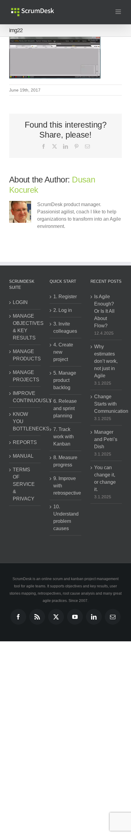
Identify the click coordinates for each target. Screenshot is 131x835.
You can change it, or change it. (105, 478)
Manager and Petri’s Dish (105, 439)
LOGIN (20, 302)
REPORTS (25, 442)
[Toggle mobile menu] (118, 11)
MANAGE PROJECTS (25, 376)
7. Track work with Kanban (63, 436)
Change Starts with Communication (106, 404)
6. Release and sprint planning (65, 408)
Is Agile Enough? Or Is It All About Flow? (104, 311)
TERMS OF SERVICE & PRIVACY (24, 484)
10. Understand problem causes (65, 517)
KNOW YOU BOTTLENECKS (25, 421)
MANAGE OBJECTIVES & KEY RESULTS (25, 326)
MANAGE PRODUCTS (25, 355)
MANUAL (23, 456)
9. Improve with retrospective (65, 486)
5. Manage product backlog (64, 380)
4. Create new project (63, 352)
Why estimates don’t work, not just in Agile (106, 361)
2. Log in (62, 310)
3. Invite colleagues (65, 327)
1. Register (65, 296)
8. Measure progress (65, 461)
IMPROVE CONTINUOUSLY (25, 397)
